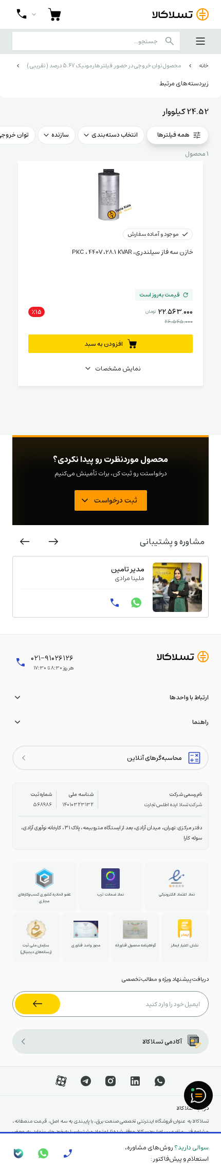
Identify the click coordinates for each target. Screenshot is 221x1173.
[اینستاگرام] (110, 1081)
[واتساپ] (136, 602)
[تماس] (114, 602)
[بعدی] (24, 541)
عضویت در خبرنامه (37, 1004)
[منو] (200, 41)
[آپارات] (61, 1081)
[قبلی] (53, 541)
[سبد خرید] (54, 14)
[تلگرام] (86, 1081)
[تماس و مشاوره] (26, 14)
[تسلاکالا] (183, 656)
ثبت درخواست (115, 500)
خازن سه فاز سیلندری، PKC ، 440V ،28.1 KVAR (132, 251)
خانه (204, 65)
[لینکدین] (135, 1081)
